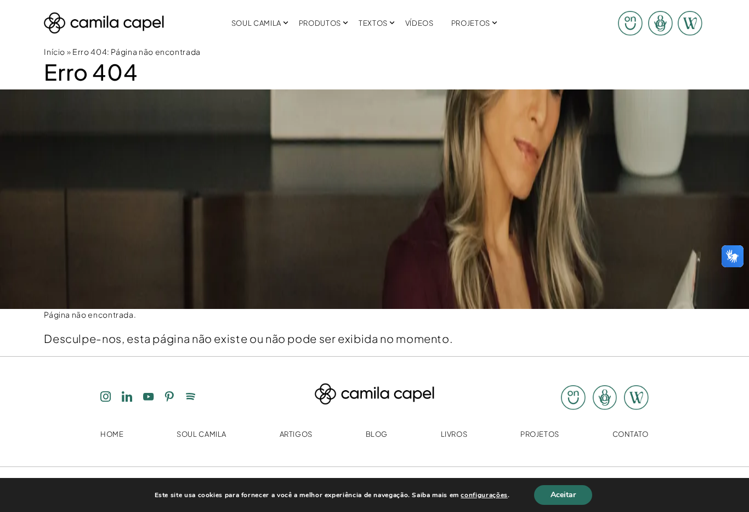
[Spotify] (190, 397)
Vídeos (419, 23)
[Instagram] (105, 397)
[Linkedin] (127, 397)
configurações (484, 495)
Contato (630, 434)
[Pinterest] (169, 397)
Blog (377, 434)
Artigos (296, 434)
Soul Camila (256, 23)
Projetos (470, 23)
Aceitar (563, 495)
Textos (373, 23)
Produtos (320, 23)
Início (54, 52)
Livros (454, 434)
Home (112, 434)
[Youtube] (148, 397)
